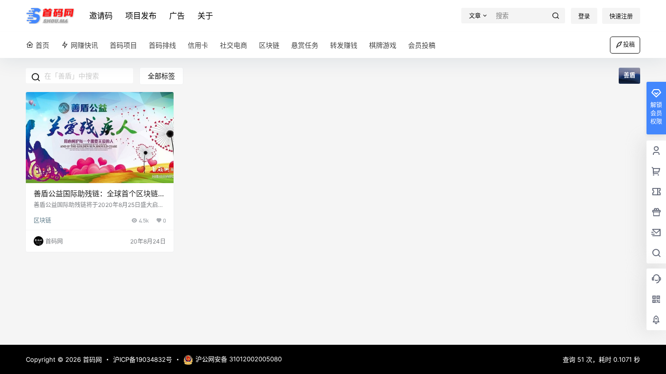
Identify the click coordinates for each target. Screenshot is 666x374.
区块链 (42, 220)
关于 (205, 15)
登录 (584, 16)
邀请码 (101, 15)
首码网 (91, 359)
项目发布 (141, 15)
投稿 (629, 44)
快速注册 (621, 16)
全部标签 (161, 76)
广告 (177, 15)
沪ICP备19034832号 (142, 359)
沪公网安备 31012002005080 (239, 359)
